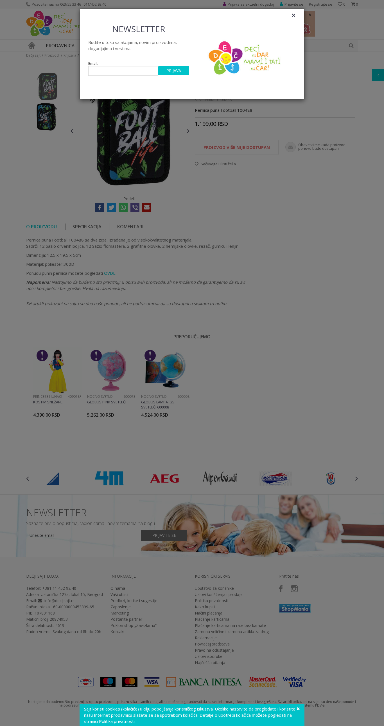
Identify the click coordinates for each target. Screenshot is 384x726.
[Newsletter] (245, 56)
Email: (93, 63)
